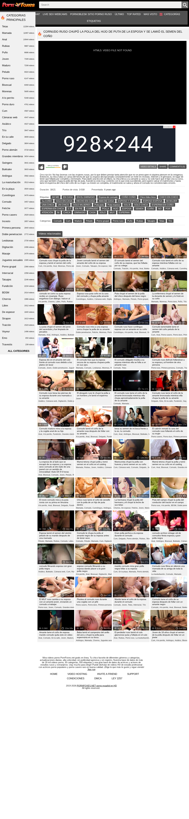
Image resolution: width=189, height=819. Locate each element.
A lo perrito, (47, 266)
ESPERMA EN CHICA (53, 208)
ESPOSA (126, 208)
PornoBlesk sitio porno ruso (91, 14)
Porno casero (18, 214)
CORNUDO (92, 208)
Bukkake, (148, 269)
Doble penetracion (18, 234)
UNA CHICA (48, 204)
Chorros (18, 299)
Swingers (18, 162)
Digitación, (111, 299)
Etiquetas (94, 21)
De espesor (18, 312)
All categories (18, 351)
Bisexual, (143, 332)
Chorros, (51, 302)
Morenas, (62, 266)
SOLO (103, 212)
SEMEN (139, 208)
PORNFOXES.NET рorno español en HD (97, 685)
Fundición (18, 286)
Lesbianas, (97, 368)
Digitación (18, 247)
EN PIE (78, 208)
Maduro (78, 221)
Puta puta (99, 204)
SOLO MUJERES (82, 204)
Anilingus (18, 175)
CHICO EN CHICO (168, 197)
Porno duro (18, 104)
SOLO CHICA (141, 204)
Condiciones (75, 678)
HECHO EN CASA (85, 201)
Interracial (18, 273)
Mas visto (150, 14)
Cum (68, 221)
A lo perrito (18, 98)
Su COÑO (47, 201)
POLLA (105, 208)
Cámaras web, (173, 269)
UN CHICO (63, 204)
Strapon (18, 318)
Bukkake (18, 169)
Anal (18, 39)
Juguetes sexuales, (108, 640)
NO (160, 208)
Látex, (58, 302)
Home (53, 674)
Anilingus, (118, 299)
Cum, (40, 266)
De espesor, (103, 266)
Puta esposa (114, 204)
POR (168, 208)
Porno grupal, (143, 299)
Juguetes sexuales (18, 260)
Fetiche (18, 208)
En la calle (18, 136)
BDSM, (174, 505)
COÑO (150, 208)
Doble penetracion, (83, 332)
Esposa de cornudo (108, 197)
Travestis (18, 344)
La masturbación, (158, 574)
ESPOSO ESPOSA (152, 201)
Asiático (18, 123)
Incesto (18, 221)
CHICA (66, 212)
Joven (78, 399)
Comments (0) (177, 166)
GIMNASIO (79, 212)
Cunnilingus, (81, 299)
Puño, (63, 302)
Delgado (18, 143)
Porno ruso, (156, 368)
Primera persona (18, 227)
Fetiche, (95, 332)
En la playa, (123, 572)
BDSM (18, 292)
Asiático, (163, 269)
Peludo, (134, 299)
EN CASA (68, 197)
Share (162, 166)
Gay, (185, 401)
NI (58, 212)
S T (69, 208)
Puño (129, 221)
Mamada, (126, 299)
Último (119, 14)
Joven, (78, 266)
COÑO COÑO (129, 197)
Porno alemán (18, 149)
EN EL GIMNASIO (86, 197)
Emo (18, 338)
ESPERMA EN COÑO (163, 204)
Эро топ (91, 669)
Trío (170, 221)
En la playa (18, 188)
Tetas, (130, 605)
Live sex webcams (55, 14)
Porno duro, (172, 302)
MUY (112, 212)
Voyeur (18, 331)
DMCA (98, 678)
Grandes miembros (18, 156)
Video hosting (77, 674)
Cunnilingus (18, 195)
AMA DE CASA (106, 201)
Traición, (125, 269)
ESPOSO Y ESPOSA (128, 201)
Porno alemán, (72, 266)
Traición (18, 325)
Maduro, (111, 574)
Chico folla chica (147, 197)
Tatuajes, (94, 266)
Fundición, (178, 401)
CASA (92, 212)
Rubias (139, 221)
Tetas (161, 221)
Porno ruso (118, 221)
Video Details (148, 166)
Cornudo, (86, 266)
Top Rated (134, 14)
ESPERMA (124, 212)
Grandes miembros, (70, 434)
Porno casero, (166, 335)
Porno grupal (103, 221)
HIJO (115, 208)
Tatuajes (151, 221)
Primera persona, (168, 368)
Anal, (55, 266)
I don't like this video (65, 167)
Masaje (18, 253)
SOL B (127, 204)
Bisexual (18, 85)
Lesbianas (18, 240)
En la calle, (168, 401)
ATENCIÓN (47, 212)
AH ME (55, 197)
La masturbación (18, 182)
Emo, (161, 401)
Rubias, (87, 467)
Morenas (18, 91)
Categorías (172, 14)
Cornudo (58, 221)
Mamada (125, 404)
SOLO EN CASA (64, 201)
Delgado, (155, 401)
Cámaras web (18, 117)
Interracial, (137, 605)
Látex (18, 305)
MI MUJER (171, 201)
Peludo (89, 221)
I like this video (41, 167)
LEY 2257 (117, 678)
